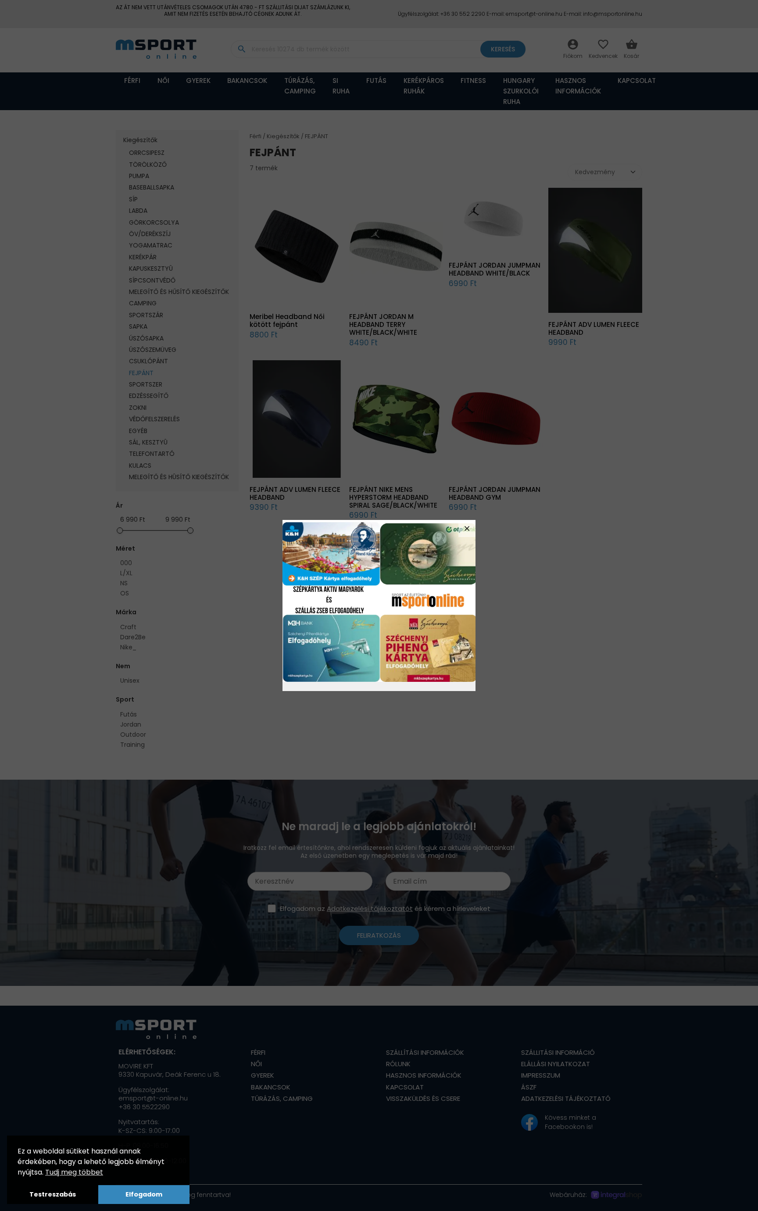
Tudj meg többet (74, 1172)
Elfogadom (143, 1194)
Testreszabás (52, 1194)
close (467, 528)
